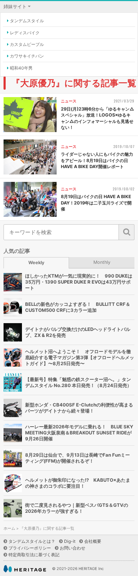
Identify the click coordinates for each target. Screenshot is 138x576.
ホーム (9, 528)
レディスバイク (25, 32)
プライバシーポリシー (29, 548)
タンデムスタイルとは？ (31, 541)
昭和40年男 (21, 68)
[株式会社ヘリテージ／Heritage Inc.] (25, 568)
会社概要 (92, 541)
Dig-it (69, 541)
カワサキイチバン (27, 56)
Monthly (101, 262)
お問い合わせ (72, 548)
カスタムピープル (27, 44)
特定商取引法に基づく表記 (33, 554)
